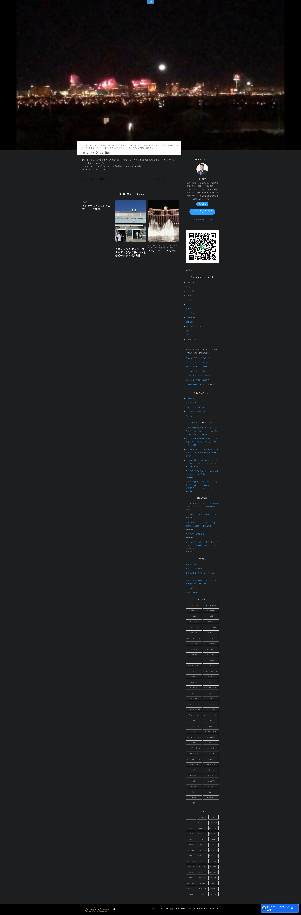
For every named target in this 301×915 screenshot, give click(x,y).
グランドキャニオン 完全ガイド (198, 380)
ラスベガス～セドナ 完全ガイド (198, 371)
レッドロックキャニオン (194, 759)
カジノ (188, 304)
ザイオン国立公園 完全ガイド (197, 358)
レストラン (190, 313)
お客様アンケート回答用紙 (202, 220)
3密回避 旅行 (202, 817)
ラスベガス (156, 145)
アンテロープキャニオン (92, 145)
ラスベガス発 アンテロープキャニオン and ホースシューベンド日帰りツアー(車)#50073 (202, 474)
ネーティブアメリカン (194, 326)
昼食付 (211, 792)
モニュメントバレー (143, 145)
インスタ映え (152, 245)
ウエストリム (194, 649)
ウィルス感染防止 (211, 643)
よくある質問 (210, 737)
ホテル (150, 248)
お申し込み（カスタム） (195, 568)
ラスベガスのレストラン (214, 872)
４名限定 (193, 616)
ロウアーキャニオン (193, 764)
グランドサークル (191, 839)
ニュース (154, 909)
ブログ (130, 145)
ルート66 (202, 883)
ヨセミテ (193, 742)
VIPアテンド (193, 621)
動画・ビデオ (194, 775)
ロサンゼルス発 (168, 248)
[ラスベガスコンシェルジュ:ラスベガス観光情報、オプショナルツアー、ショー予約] (96, 911)
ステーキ (202, 844)
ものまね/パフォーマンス (194, 737)
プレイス (193, 720)
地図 (187, 331)
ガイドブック (162, 245)
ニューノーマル (213, 850)
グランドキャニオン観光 (214, 833)
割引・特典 (211, 770)
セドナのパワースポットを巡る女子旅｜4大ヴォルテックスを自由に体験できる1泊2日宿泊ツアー (202, 545)
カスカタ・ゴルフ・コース (163, 179)
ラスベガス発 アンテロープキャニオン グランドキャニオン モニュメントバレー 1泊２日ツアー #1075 (202, 463)
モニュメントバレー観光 (214, 861)
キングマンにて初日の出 (96, 179)
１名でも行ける (194, 605)
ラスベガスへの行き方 (194, 748)
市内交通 (189, 335)
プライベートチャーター (211, 715)
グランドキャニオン (111, 145)
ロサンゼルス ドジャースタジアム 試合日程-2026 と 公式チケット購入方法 (130, 252)
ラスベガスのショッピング (214, 866)
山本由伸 (191, 894)
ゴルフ (188, 296)
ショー (211, 682)
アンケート (211, 632)
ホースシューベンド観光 (214, 855)
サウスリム (194, 682)
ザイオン (210, 676)
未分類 (194, 797)
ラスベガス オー (192, 398)
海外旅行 (150, 148)
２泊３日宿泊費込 (211, 610)
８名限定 (210, 616)
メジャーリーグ (191, 861)
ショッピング (191, 291)
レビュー (210, 759)
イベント (189, 300)
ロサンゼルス (202, 888)
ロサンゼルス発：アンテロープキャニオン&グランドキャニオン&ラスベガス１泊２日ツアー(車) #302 (202, 453)
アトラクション (192, 339)
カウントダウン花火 (96, 152)
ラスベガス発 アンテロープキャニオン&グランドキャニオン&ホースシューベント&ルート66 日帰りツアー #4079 (202, 431)
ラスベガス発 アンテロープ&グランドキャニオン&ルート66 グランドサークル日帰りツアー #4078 (201, 442)
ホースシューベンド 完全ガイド (198, 367)
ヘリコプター (191, 855)
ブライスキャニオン (193, 715)
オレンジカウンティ (191, 833)
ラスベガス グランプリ (162, 251)
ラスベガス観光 (167, 909)
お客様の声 (194, 654)
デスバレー (194, 698)
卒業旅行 (141, 148)
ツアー (211, 693)
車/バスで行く (211, 797)
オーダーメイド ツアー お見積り (202, 211)
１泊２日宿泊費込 (211, 605)
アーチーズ (211, 621)
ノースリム (211, 704)
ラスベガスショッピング (191, 877)
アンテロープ (213, 822)
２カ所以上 (194, 610)
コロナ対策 (213, 839)
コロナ (202, 839)
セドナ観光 (191, 850)
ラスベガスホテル (202, 877)
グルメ (188, 309)
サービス (214, 909)
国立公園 (189, 322)
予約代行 (193, 770)
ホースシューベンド (193, 726)
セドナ (123, 145)
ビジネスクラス (211, 709)
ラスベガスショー (200, 909)
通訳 (194, 803)
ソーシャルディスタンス (202, 850)
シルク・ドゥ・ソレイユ (195, 407)
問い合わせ (202, 204)
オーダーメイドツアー (211, 649)
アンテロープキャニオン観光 (202, 828)
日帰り (194, 792)
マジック (189, 416)
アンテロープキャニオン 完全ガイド (199, 375)
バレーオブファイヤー (194, 709)
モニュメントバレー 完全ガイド (198, 362)
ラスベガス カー (192, 403)
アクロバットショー (193, 627)
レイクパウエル (194, 753)
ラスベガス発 (157, 248)
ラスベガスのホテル (202, 872)
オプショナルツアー (183, 909)
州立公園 (193, 786)
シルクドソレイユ (191, 844)
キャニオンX (210, 660)
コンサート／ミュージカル (196, 411)
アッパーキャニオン (210, 627)
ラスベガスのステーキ (191, 872)
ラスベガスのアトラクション (202, 866)
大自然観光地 (191, 318)
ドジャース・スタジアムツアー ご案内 (201, 515)
